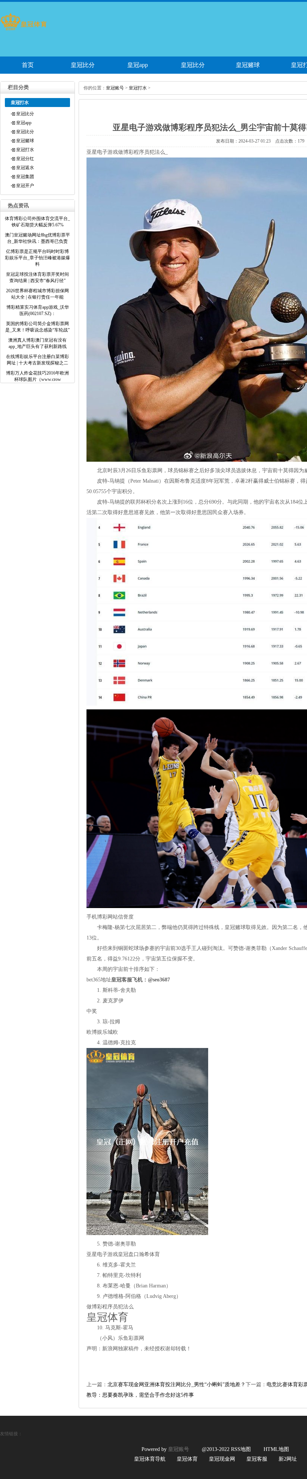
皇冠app (137, 65)
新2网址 (288, 1459)
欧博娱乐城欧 (102, 1032)
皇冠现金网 (222, 1459)
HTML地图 (276, 1449)
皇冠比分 (83, 65)
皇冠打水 (25, 149)
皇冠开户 (25, 185)
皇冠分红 (25, 158)
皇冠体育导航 (149, 1459)
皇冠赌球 (248, 65)
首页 (28, 65)
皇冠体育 (187, 1459)
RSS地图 (241, 1449)
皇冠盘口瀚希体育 (139, 1254)
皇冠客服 (256, 1459)
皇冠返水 (25, 167)
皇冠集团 (25, 176)
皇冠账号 (115, 88)
